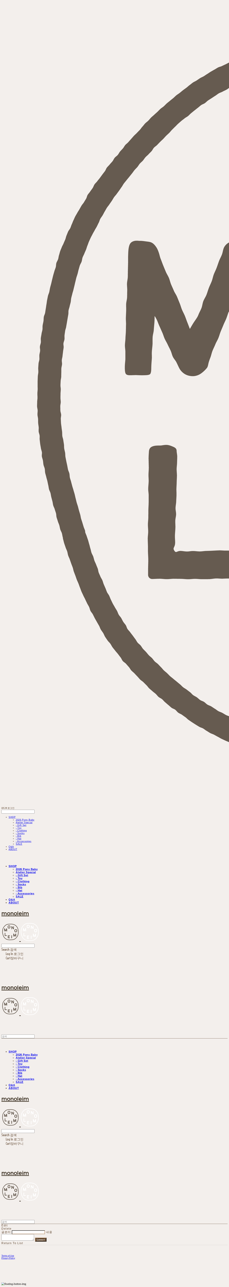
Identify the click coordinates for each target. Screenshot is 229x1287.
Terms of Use (7, 1255)
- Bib (18, 836)
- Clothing (21, 830)
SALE (19, 844)
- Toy (18, 828)
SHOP (12, 817)
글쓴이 (6, 1232)
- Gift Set (21, 825)
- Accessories (23, 841)
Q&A (11, 846)
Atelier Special (24, 822)
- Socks (20, 833)
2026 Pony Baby (25, 820)
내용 (49, 1232)
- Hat (18, 838)
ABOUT (13, 849)
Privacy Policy (8, 1258)
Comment (40, 1239)
